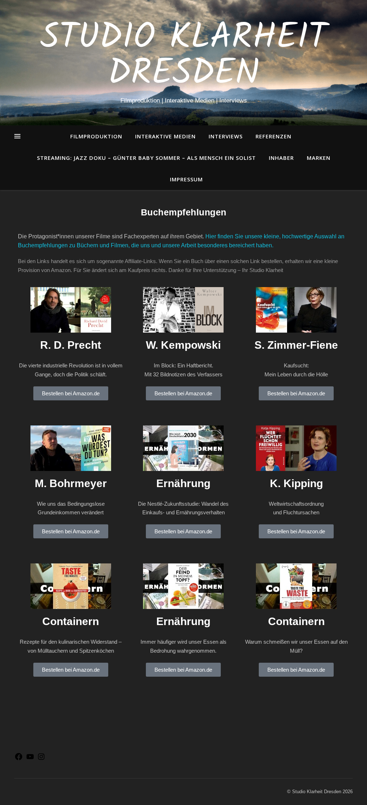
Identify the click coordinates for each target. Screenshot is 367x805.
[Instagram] (41, 759)
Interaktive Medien (165, 136)
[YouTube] (30, 759)
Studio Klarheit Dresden (183, 56)
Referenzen (273, 136)
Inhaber (281, 157)
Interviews (226, 136)
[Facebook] (18, 759)
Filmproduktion (96, 136)
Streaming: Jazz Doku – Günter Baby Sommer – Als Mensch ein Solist (146, 157)
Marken (318, 157)
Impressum (186, 179)
